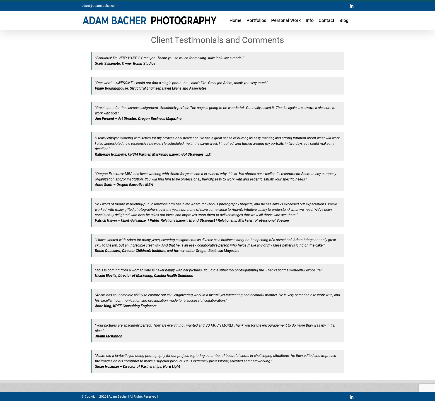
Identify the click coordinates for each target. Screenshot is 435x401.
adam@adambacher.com (99, 5)
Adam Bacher (118, 396)
